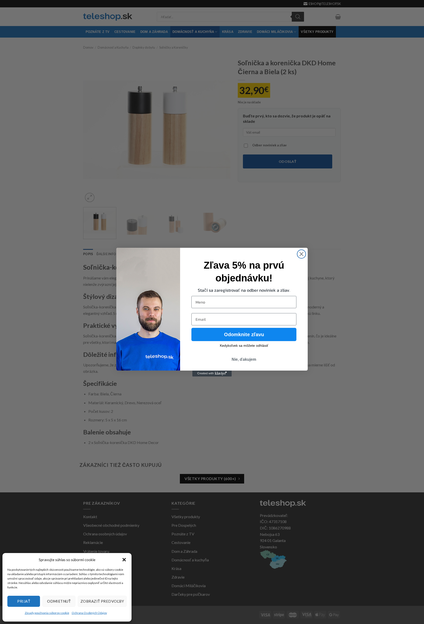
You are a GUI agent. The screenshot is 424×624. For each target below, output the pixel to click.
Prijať (23, 601)
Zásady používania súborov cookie (47, 613)
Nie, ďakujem (244, 359)
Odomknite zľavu (244, 334)
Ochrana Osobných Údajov (89, 613)
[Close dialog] (301, 254)
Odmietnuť (59, 601)
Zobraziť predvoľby (102, 601)
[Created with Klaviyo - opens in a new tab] (212, 373)
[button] (124, 559)
